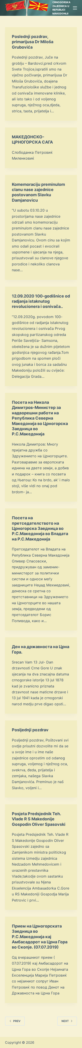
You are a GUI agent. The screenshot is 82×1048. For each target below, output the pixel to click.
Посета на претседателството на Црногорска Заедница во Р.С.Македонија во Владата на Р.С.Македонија (40, 528)
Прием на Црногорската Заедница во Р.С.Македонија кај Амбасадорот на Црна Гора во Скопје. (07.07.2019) (39, 937)
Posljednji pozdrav (30, 729)
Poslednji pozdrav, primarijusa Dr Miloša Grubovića (32, 42)
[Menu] (75, 8)
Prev (16, 1021)
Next (65, 1021)
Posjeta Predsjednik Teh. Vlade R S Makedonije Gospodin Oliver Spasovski (38, 819)
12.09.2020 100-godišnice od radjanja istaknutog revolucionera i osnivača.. (41, 301)
